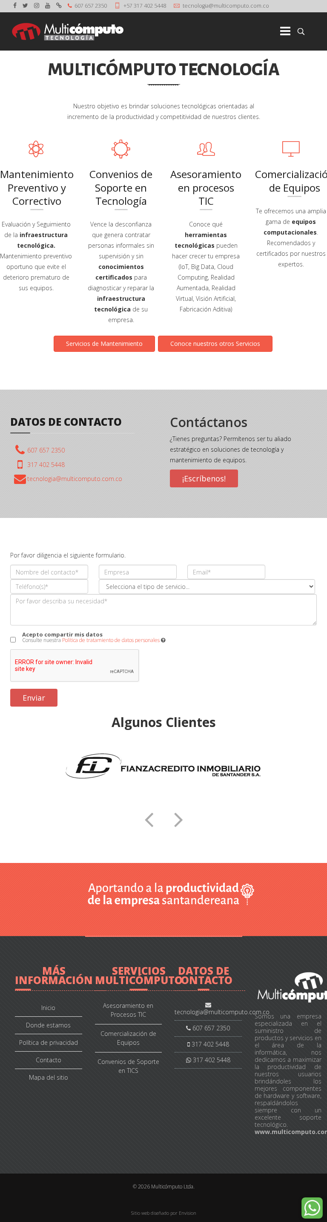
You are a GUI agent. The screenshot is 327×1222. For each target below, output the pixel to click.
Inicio (48, 1008)
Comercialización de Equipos (128, 1038)
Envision (187, 1213)
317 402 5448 (46, 465)
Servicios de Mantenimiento (104, 343)
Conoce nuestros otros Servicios (215, 343)
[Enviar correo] (74, 479)
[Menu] (271, 31)
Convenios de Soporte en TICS (128, 1066)
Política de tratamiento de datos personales (111, 640)
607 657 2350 (91, 5)
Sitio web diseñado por (155, 1213)
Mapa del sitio (48, 1077)
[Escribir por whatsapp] (312, 1208)
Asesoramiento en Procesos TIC (128, 1009)
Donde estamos (48, 1025)
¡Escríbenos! (204, 478)
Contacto (48, 1060)
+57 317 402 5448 (144, 5)
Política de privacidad (48, 1042)
